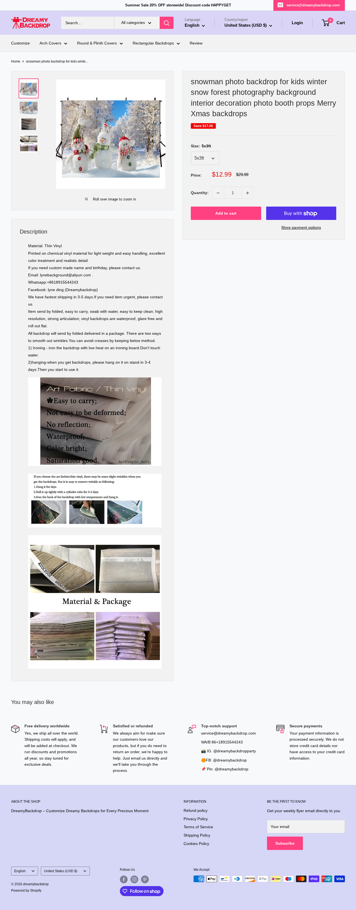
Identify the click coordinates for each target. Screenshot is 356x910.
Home (15, 61)
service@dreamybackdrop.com (313, 5)
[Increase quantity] (247, 193)
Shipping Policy (197, 835)
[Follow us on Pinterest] (145, 879)
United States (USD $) (60, 871)
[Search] (167, 23)
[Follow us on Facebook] (124, 879)
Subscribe (285, 843)
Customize (20, 43)
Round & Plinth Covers (97, 43)
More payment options (301, 227)
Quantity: (200, 193)
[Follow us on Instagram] (134, 879)
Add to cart (225, 213)
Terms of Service (198, 827)
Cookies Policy (196, 843)
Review (196, 43)
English (20, 871)
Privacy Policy (196, 819)
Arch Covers (50, 43)
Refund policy (195, 810)
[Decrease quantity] (218, 193)
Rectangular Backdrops (153, 43)
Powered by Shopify (26, 890)
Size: (201, 146)
